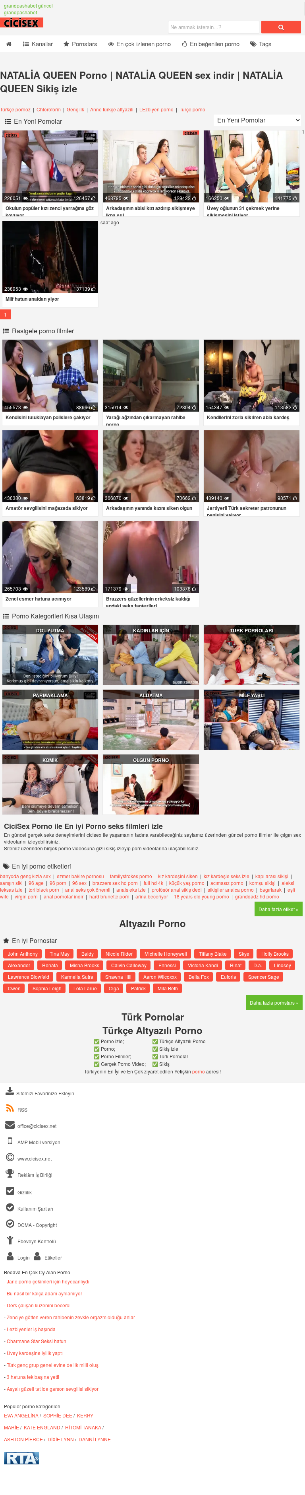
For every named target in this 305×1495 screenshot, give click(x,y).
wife (4, 896)
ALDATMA (151, 695)
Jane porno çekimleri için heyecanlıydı (48, 1281)
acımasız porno (226, 882)
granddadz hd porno (257, 896)
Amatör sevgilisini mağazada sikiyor (47, 507)
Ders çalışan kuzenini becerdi (39, 1305)
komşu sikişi (262, 882)
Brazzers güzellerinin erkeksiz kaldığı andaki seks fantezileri (148, 602)
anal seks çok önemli (87, 889)
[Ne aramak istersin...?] (281, 27)
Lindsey (282, 965)
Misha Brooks (84, 965)
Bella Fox (199, 976)
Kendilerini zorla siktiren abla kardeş (248, 417)
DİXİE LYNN (61, 1439)
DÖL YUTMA (50, 630)
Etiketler (52, 1257)
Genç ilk (75, 109)
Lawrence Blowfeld (28, 976)
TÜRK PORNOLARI (251, 630)
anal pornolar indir (63, 896)
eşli (291, 889)
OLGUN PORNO (151, 760)
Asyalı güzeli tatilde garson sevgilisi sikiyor (52, 1388)
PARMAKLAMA (50, 695)
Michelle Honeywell (166, 953)
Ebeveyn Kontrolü (36, 1241)
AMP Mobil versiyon (38, 1142)
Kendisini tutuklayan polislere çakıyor (48, 417)
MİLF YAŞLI (251, 695)
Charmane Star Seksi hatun (36, 1341)
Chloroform (49, 109)
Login (23, 1257)
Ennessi (167, 965)
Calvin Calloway (129, 965)
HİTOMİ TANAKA (83, 1427)
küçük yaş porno (187, 882)
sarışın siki (11, 882)
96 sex (79, 882)
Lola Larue (85, 988)
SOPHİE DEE (57, 1415)
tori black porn (44, 889)
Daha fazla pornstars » (274, 1002)
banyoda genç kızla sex (25, 876)
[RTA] (21, 1462)
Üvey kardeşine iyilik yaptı (35, 1352)
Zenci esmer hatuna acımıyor (38, 598)
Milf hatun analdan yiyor (32, 298)
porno (198, 1071)
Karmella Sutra (77, 976)
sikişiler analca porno (231, 889)
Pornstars (83, 43)
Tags (264, 43)
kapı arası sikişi (271, 876)
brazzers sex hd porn (115, 882)
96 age (36, 882)
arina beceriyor (151, 896)
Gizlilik (24, 1192)
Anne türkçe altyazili (111, 109)
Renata (50, 965)
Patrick (138, 988)
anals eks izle (131, 889)
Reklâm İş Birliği (34, 1174)
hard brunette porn (109, 896)
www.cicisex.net (34, 1158)
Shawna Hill (118, 976)
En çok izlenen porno (143, 43)
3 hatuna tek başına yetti (33, 1376)
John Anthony (23, 953)
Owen (14, 988)
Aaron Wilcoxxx (160, 976)
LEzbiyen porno (156, 109)
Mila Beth (168, 988)
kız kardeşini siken (178, 876)
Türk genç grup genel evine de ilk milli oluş (52, 1364)
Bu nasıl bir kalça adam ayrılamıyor (44, 1293)
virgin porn (26, 896)
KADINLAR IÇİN (151, 630)
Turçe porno (192, 109)
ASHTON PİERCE (23, 1439)
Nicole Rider (119, 953)
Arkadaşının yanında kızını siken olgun (149, 507)
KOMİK (50, 760)
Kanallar (41, 43)
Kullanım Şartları (34, 1208)
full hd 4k (153, 882)
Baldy (87, 953)
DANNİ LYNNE (95, 1439)
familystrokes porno (131, 876)
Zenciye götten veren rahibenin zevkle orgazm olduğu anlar (71, 1317)
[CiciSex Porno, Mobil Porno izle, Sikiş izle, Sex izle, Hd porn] (39, 25)
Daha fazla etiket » (279, 909)
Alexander (19, 965)
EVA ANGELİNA (21, 1415)
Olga (114, 988)
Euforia (228, 976)
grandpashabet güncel (28, 5)
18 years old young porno (201, 896)
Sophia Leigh (47, 988)
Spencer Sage (263, 976)
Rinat (235, 965)
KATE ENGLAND (42, 1427)
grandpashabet (20, 12)
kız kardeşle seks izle (226, 876)
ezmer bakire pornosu (80, 876)
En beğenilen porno (213, 43)
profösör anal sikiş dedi (177, 889)
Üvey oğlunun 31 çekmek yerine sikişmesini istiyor (243, 211)
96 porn (58, 882)
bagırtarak (271, 889)
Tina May (59, 953)
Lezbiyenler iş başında (31, 1329)
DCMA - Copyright (36, 1224)
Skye (244, 953)
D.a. (257, 965)
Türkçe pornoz (16, 109)
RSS (22, 1109)
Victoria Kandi (203, 965)
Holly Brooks (275, 953)
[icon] (8, 43)
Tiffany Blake (213, 953)
